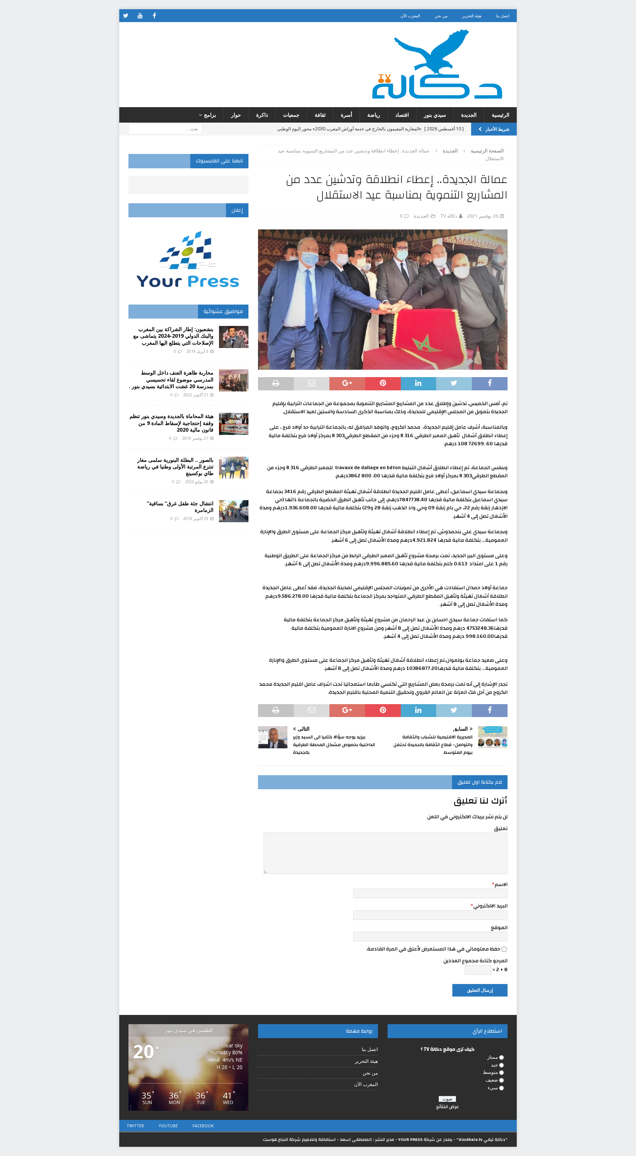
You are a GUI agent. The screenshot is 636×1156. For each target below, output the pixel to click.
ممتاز (492, 1057)
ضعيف (491, 1079)
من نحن (441, 15)
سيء (493, 1087)
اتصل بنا (502, 15)
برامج (210, 114)
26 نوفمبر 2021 (482, 215)
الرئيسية (500, 114)
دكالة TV (449, 215)
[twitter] (125, 15)
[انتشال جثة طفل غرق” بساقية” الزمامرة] (233, 511)
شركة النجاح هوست (282, 1139)
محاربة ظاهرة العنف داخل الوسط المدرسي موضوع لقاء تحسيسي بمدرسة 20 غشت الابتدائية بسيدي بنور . (171, 379)
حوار (236, 114)
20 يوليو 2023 (196, 481)
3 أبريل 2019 (197, 351)
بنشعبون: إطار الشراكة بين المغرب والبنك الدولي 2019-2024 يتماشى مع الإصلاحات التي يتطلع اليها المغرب (173, 336)
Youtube (168, 1125)
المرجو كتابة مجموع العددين (476, 961)
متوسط (490, 1072)
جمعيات (291, 114)
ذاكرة (262, 114)
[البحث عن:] (165, 128)
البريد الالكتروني (490, 906)
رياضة (373, 114)
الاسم (501, 884)
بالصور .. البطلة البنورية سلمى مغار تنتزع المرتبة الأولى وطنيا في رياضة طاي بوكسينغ (175, 466)
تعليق (501, 828)
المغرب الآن (410, 15)
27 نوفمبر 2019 (195, 438)
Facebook (203, 1125)
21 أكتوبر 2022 (195, 394)
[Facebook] (154, 15)
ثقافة (320, 114)
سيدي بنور (435, 114)
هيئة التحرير (471, 15)
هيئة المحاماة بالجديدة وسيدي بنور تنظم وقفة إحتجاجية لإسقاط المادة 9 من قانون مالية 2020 (171, 422)
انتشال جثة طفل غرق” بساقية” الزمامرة (180, 506)
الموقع (499, 927)
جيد (494, 1064)
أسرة (346, 114)
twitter (135, 1125)
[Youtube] (140, 15)
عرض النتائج (447, 1106)
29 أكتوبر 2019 (195, 518)
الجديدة (469, 114)
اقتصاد (402, 114)
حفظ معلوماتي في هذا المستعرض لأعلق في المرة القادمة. (433, 949)
